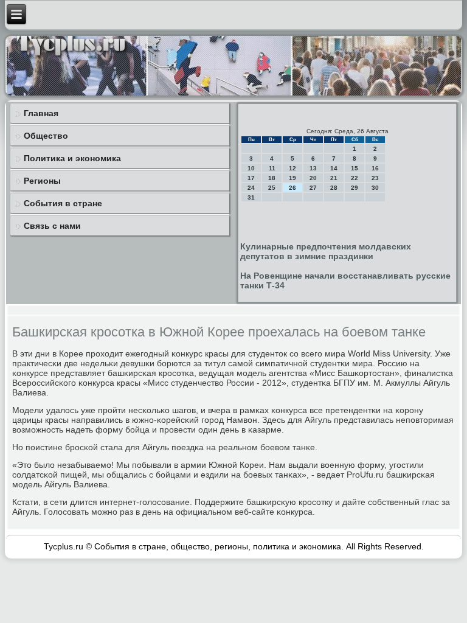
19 (292, 178)
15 (354, 168)
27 (313, 187)
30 (375, 187)
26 (292, 187)
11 (272, 168)
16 (375, 168)
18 (271, 178)
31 (251, 197)
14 (333, 168)
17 (251, 178)
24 (251, 187)
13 (313, 168)
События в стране (63, 203)
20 (313, 178)
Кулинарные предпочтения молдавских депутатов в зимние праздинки (325, 251)
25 (271, 187)
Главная (41, 113)
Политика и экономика (72, 158)
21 (333, 178)
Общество (46, 136)
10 (251, 168)
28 (333, 187)
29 (354, 187)
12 (292, 168)
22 (354, 178)
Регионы (42, 181)
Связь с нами (52, 226)
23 (375, 178)
